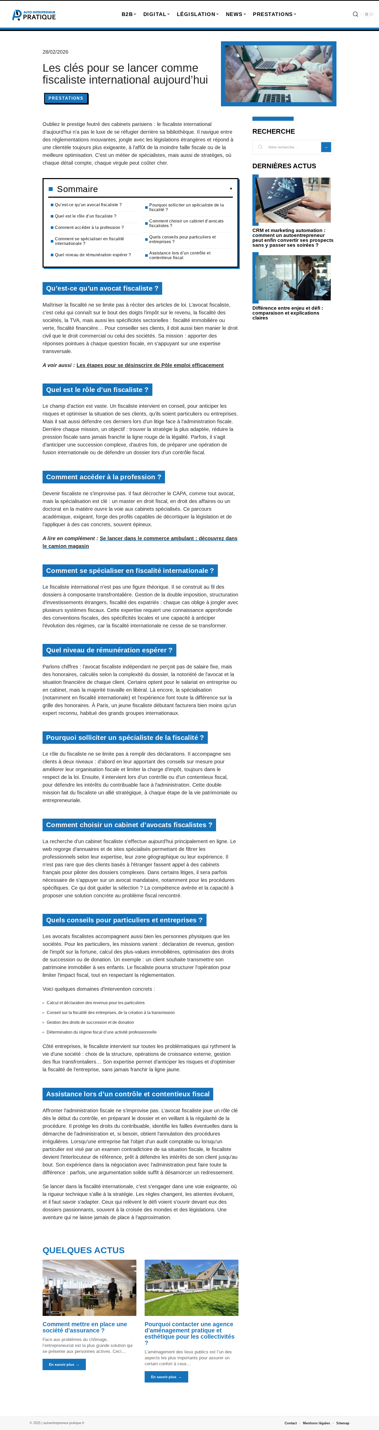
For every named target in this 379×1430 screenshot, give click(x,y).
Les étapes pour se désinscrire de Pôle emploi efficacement (150, 365)
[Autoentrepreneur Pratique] (34, 14)
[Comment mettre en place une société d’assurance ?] (89, 1288)
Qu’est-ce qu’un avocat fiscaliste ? (88, 205)
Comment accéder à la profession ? (89, 227)
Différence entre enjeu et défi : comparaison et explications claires (287, 313)
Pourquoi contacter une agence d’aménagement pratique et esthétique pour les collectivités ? (190, 1333)
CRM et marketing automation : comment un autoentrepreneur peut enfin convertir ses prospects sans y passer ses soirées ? (293, 238)
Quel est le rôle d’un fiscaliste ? (85, 216)
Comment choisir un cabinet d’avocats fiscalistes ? (186, 223)
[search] (355, 14)
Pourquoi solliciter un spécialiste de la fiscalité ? (186, 207)
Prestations (66, 98)
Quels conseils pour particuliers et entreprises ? (182, 239)
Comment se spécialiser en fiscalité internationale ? (89, 241)
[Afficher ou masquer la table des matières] (165, 189)
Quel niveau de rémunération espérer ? (93, 255)
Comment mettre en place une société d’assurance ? (85, 1327)
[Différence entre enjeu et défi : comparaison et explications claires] (293, 277)
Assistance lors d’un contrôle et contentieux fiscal (179, 255)
